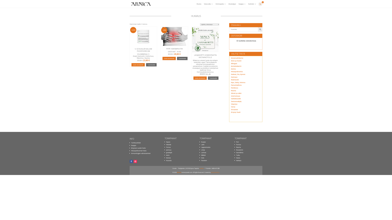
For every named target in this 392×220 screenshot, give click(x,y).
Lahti (202, 145)
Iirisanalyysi (232, 4)
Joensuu (168, 150)
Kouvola (169, 160)
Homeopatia (219, 4)
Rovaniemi (239, 150)
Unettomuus (235, 96)
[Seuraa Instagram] (135, 161)
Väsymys (234, 104)
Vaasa (238, 158)
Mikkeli (203, 155)
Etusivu (199, 4)
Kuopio (203, 142)
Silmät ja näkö (236, 93)
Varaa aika (207, 4)
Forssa (168, 147)
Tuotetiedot (151, 65)
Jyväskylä (169, 152)
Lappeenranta (205, 147)
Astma (233, 69)
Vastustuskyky (236, 101)
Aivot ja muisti (236, 61)
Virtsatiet (234, 110)
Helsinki (168, 145)
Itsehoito (251, 4)
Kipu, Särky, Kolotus (238, 82)
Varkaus (238, 160)
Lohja (203, 150)
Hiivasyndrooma (237, 72)
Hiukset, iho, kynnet (238, 74)
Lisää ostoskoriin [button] (138, 65)
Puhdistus (234, 88)
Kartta (202, 168)
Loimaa (203, 152)
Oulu (202, 158)
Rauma (238, 147)
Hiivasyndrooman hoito (138, 151)
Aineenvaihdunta (237, 58)
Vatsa (233, 107)
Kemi (167, 155)
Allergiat (234, 63)
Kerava (168, 158)
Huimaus (234, 77)
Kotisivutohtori (215, 172)
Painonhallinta (236, 85)
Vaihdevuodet (236, 99)
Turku (238, 155)
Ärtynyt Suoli (235, 112)
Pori (237, 142)
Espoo (168, 142)
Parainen (204, 160)
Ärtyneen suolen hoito (138, 148)
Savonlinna (239, 152)
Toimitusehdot (136, 143)
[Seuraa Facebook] (131, 161)
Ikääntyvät (235, 80)
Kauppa (241, 4)
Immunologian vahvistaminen (141, 153)
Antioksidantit (236, 66)
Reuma (233, 91)
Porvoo (238, 145)
